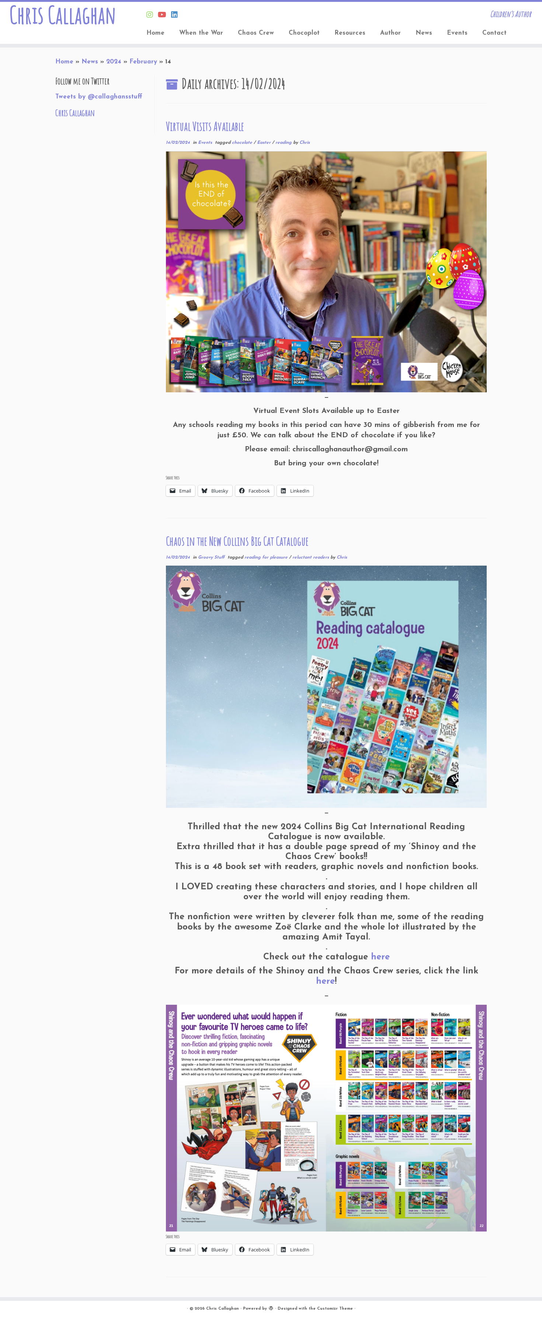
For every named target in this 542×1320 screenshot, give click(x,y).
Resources (349, 33)
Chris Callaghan (62, 15)
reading (284, 142)
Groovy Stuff (212, 557)
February (143, 62)
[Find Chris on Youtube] (164, 15)
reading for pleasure (266, 557)
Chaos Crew (256, 33)
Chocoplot (304, 33)
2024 (113, 62)
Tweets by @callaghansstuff (98, 97)
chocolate (243, 142)
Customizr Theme (335, 1309)
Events (457, 33)
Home (155, 33)
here (380, 957)
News (424, 33)
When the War (201, 33)
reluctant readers (311, 557)
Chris (304, 142)
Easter (264, 142)
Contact (494, 33)
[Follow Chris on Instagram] (152, 15)
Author (390, 33)
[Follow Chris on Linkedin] (177, 15)
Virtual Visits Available (205, 126)
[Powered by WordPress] (271, 1307)
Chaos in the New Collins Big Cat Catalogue (237, 541)
